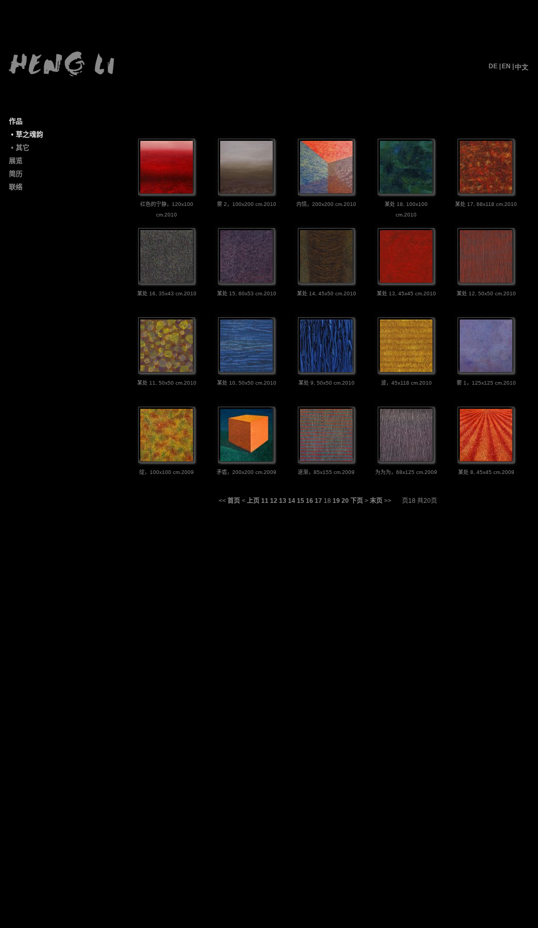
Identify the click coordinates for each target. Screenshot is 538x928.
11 (264, 500)
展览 (16, 160)
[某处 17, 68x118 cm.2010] (486, 191)
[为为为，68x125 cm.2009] (406, 459)
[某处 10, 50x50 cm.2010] (246, 370)
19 (336, 500)
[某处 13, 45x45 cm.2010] (406, 280)
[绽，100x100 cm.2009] (166, 459)
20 (345, 500)
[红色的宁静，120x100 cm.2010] (166, 191)
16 (309, 500)
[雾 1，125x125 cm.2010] (486, 370)
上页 (253, 500)
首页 (233, 500)
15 (300, 500)
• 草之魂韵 (27, 134)
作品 (16, 121)
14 (291, 500)
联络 (16, 187)
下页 (356, 500)
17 (318, 500)
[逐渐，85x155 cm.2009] (326, 459)
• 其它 (20, 147)
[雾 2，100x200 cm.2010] (246, 191)
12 (273, 500)
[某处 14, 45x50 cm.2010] (326, 280)
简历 (16, 174)
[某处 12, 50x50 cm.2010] (486, 280)
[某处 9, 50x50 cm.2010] (326, 370)
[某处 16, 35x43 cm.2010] (166, 280)
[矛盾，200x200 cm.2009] (246, 459)
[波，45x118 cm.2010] (406, 370)
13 (282, 500)
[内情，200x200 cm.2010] (326, 191)
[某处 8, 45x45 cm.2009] (486, 459)
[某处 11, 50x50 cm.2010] (166, 370)
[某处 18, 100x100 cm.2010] (406, 191)
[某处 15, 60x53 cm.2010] (246, 280)
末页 (376, 500)
